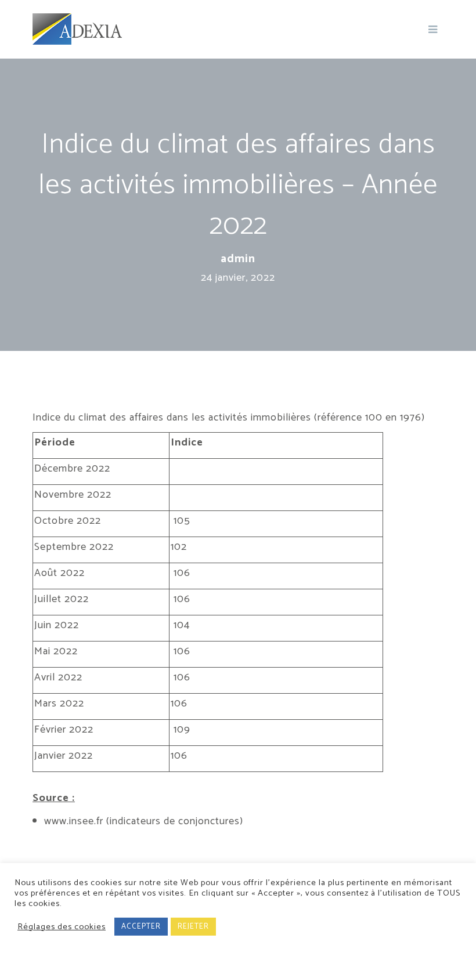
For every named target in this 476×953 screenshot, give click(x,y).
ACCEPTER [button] (141, 927)
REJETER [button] (193, 927)
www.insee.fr (75, 821)
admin (238, 259)
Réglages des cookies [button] (61, 927)
